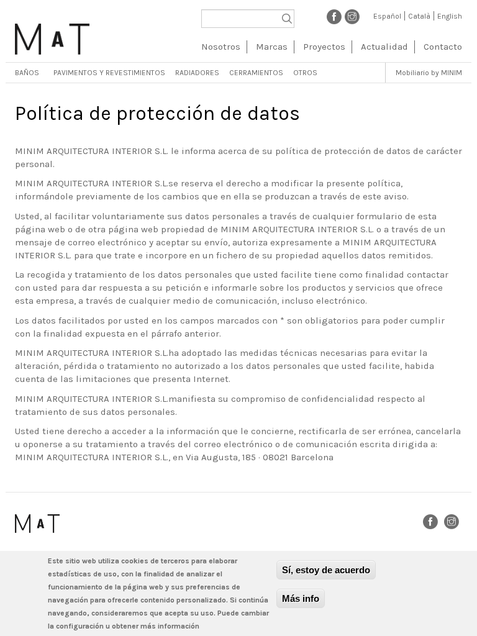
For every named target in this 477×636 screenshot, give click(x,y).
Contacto (443, 46)
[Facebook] (334, 16)
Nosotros (220, 46)
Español (387, 16)
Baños (27, 72)
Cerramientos (256, 72)
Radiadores (197, 72)
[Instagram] (352, 16)
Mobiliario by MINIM (429, 72)
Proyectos (324, 46)
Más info (300, 598)
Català (419, 16)
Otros (305, 72)
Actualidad (384, 46)
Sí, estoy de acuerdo (326, 570)
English (449, 16)
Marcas (272, 46)
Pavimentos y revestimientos (109, 72)
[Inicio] (52, 34)
